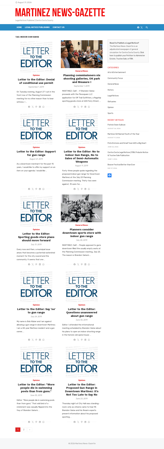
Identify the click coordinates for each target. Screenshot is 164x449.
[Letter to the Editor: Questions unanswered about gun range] (82, 286)
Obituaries (112, 102)
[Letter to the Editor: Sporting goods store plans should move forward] (36, 210)
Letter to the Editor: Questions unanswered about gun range (81, 312)
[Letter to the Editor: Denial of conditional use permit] (36, 56)
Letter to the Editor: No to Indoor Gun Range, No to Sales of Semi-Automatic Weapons (82, 156)
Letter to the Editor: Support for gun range (36, 153)
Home (19, 27)
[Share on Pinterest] (36, 107)
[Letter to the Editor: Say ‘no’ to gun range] (36, 286)
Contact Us (58, 27)
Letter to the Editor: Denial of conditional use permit (36, 81)
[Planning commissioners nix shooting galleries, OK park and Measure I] (81, 54)
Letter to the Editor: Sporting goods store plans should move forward (36, 237)
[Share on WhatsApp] (43, 107)
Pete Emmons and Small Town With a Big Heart (127, 143)
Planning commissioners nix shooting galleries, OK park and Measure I (81, 79)
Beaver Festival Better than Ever (121, 165)
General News (81, 71)
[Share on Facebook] (29, 107)
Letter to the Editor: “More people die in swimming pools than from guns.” (36, 388)
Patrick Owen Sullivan (116, 125)
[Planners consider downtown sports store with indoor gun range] (81, 208)
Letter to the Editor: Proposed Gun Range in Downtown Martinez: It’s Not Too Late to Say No (81, 389)
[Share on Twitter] (33, 107)
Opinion (36, 75)
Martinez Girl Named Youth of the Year (123, 134)
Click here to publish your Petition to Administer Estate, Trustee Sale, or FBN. (127, 55)
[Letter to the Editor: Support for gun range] (36, 128)
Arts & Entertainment (117, 72)
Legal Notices (113, 96)
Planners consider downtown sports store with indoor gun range (81, 233)
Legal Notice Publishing (37, 27)
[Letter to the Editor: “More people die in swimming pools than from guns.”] (36, 361)
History (111, 90)
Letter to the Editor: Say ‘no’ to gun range (36, 310)
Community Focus (115, 78)
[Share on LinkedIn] (40, 107)
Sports (110, 113)
